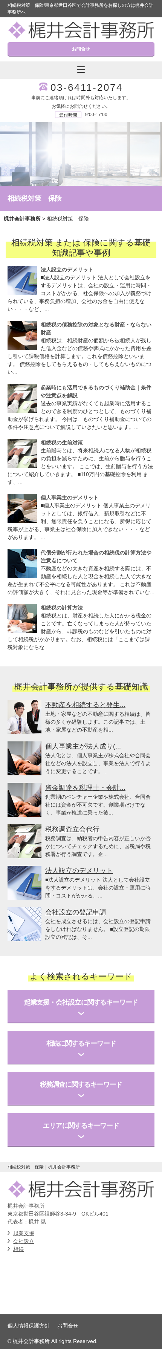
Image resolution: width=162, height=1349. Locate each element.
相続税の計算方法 (62, 608)
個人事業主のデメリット (70, 498)
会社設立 (23, 1241)
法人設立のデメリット (67, 269)
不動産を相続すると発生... (85, 705)
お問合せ (81, 49)
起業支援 (23, 1233)
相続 (18, 1249)
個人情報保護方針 (29, 1326)
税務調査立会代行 (72, 829)
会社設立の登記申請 (75, 912)
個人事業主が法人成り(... (83, 746)
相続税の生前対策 (62, 442)
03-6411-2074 (86, 87)
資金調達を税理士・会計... (85, 788)
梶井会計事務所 (22, 219)
